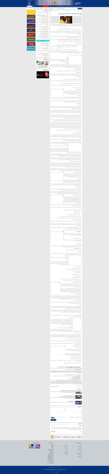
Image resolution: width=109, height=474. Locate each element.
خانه (81, 6)
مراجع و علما (75, 6)
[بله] (39, 447)
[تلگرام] (34, 445)
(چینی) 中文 (51, 463)
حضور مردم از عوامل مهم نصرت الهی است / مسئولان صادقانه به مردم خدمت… (43, 43)
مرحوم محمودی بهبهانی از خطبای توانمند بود (43, 35)
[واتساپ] (30, 447)
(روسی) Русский (50, 454)
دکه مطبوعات (46, 59)
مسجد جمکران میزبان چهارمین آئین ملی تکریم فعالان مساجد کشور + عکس (42, 37)
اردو (52, 448)
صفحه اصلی (80, 10)
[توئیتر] (32, 445)
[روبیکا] (37, 447)
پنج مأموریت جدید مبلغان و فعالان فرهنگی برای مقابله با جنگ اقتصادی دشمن (42, 22)
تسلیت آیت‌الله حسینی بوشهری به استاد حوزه (43, 18)
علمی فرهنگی (59, 6)
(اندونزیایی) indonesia (50, 462)
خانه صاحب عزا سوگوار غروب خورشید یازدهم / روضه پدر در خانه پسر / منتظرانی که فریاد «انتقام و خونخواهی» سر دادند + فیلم (42, 15)
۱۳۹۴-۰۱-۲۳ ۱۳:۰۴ (72, 399)
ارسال (53, 419)
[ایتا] (30, 445)
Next (38, 75)
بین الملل (63, 6)
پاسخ (80, 431)
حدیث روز (80, 8)
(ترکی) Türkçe (51, 453)
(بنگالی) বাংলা (51, 452)
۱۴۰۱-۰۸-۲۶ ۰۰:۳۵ (72, 404)
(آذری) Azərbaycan (50, 457)
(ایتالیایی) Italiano (50, 459)
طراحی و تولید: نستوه (53, 472)
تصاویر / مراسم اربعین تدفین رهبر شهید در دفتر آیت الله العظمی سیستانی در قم (42, 31)
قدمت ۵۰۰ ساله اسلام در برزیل (71, 401)
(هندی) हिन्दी (51, 450)
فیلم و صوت (50, 6)
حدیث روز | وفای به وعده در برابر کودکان (64, 8)
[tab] (42, 40)
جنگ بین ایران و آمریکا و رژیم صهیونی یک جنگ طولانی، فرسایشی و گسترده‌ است (42, 34)
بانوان (56, 6)
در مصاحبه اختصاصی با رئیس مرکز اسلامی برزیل (70, 395)
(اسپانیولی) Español (50, 455)
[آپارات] (37, 445)
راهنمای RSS (79, 456)
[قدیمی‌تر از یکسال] (78, 392)
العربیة (52, 447)
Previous (48, 75)
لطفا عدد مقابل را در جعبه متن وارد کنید (76, 417)
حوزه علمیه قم (71, 6)
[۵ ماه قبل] (43, 74)
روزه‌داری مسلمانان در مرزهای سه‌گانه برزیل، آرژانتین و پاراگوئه (68, 390)
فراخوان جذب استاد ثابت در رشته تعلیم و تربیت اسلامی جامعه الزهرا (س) (42, 20)
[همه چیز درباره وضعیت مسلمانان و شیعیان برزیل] (66, 20)
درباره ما (66, 454)
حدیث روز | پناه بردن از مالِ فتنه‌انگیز (52, 8)
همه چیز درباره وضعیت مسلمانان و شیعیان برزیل (70, 14)
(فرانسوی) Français (50, 449)
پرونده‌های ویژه (45, 69)
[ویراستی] (34, 447)
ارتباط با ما (79, 454)
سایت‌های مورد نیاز (45, 6)
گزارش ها (78, 10)
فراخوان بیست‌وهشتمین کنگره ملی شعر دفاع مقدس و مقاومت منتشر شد (43, 55)
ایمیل (65, 409)
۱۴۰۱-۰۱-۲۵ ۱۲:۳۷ (72, 393)
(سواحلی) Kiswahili (50, 458)
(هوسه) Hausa (51, 460)
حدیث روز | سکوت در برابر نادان (74, 8)
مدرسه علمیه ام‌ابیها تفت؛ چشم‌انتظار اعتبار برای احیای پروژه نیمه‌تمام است (42, 27)
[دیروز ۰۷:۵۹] (43, 64)
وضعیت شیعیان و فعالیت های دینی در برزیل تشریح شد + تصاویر (67, 396)
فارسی (52, 444)
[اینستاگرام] (39, 445)
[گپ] (32, 447)
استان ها (66, 6)
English (52, 446)
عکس (54, 6)
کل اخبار (78, 6)
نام (81, 409)
